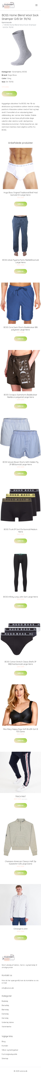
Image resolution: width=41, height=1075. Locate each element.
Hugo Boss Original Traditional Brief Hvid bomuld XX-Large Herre (20, 193)
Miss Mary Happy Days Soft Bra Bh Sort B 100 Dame (20, 730)
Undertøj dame (8, 1022)
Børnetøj (5, 1009)
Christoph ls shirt (21, 929)
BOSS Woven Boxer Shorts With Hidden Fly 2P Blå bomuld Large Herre (20, 463)
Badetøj (5, 1001)
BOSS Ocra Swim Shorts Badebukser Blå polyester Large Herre (20, 328)
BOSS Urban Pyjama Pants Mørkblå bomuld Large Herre (20, 261)
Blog (3, 1041)
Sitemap (5, 1058)
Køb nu (9, 94)
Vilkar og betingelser (10, 1050)
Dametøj (5, 1014)
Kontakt (5, 1046)
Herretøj (5, 1018)
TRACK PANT (20, 796)
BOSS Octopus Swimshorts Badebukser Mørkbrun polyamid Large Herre (20, 396)
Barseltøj (5, 1005)
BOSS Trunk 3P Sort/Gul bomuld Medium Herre (20, 530)
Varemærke (17, 72)
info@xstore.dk (8, 988)
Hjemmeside (7, 22)
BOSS (24, 72)
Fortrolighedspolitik (9, 1054)
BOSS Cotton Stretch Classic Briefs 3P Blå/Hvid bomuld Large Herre (20, 663)
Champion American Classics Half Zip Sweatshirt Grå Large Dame (20, 862)
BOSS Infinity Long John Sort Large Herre (20, 597)
